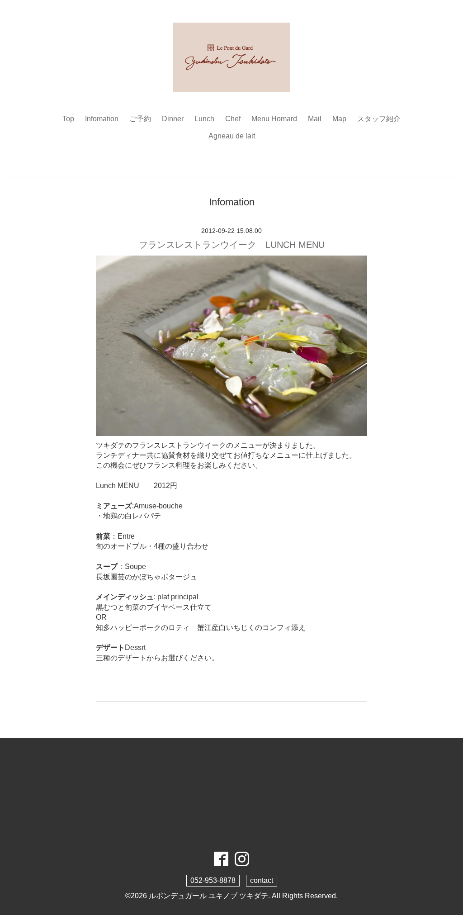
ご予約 (140, 119)
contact (261, 880)
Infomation (101, 119)
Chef (233, 119)
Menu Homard (274, 119)
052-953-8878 (213, 880)
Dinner (173, 119)
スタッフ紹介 (379, 119)
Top (68, 119)
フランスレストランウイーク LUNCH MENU (232, 245)
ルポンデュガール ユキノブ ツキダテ (208, 896)
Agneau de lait (231, 136)
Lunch (204, 119)
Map (339, 119)
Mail (314, 119)
